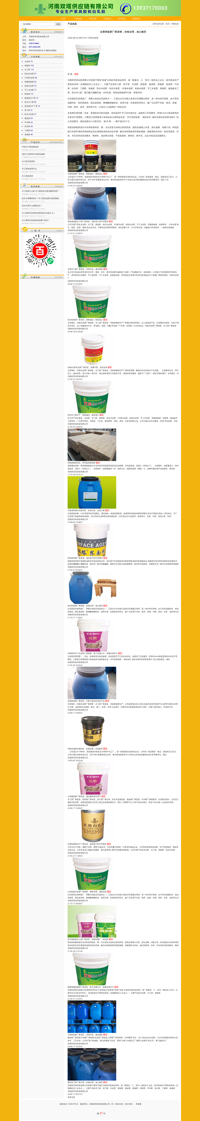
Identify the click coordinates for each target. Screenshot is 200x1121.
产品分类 (93, 18)
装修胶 (27, 134)
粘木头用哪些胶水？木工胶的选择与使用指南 (40, 198)
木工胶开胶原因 (28, 161)
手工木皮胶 (29, 90)
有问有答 (122, 18)
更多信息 (71, 1097)
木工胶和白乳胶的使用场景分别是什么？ (38, 213)
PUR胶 (27, 122)
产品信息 (78, 18)
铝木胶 (27, 126)
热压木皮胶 (29, 73)
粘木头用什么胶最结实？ (32, 205)
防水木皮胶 (29, 114)
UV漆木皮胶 (29, 77)
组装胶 (27, 94)
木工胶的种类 (27, 176)
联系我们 (136, 18)
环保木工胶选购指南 (30, 146)
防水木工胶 (29, 102)
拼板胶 (27, 65)
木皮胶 (27, 61)
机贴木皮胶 (29, 86)
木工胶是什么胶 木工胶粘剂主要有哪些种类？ (40, 191)
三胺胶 (27, 130)
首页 (64, 18)
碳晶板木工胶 (30, 98)
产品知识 (107, 18)
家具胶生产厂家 (31, 106)
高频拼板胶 (29, 81)
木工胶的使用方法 (29, 168)
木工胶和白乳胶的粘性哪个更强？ (36, 220)
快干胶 (27, 110)
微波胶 (27, 118)
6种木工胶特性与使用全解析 (33, 154)
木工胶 (27, 69)
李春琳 (138, 1104)
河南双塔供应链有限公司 (78, 182)
